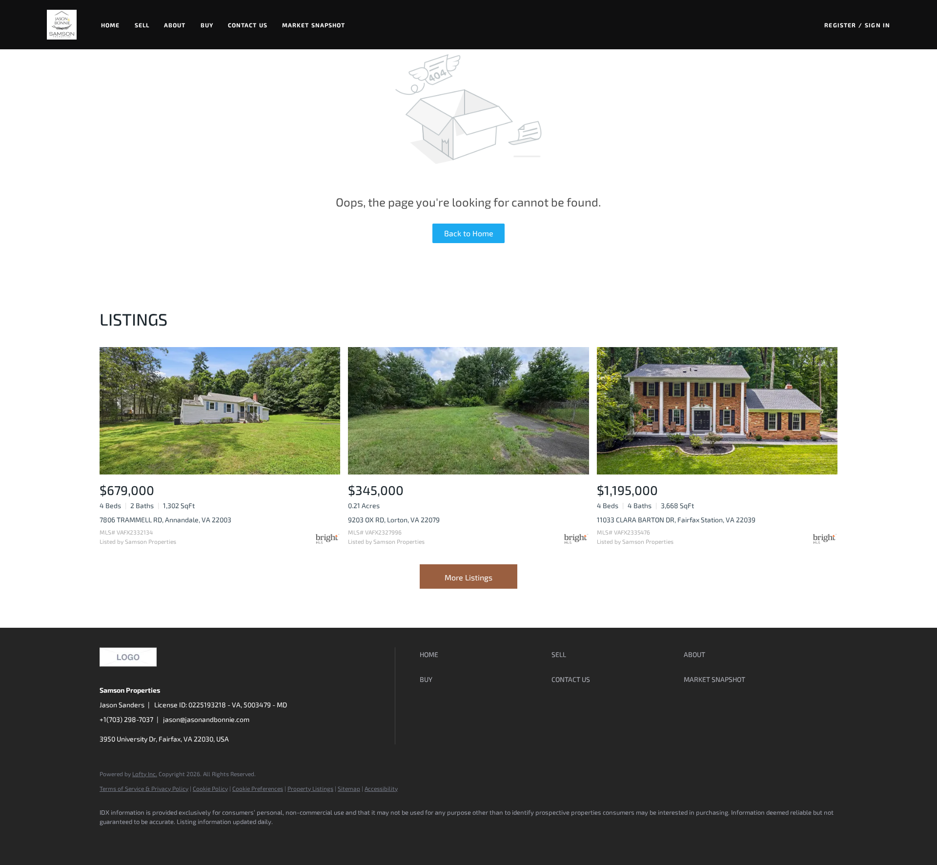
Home (110, 24)
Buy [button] (207, 24)
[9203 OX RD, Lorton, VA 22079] (468, 410)
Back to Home (468, 233)
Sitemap (349, 788)
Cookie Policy (210, 788)
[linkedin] (139, 838)
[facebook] (111, 838)
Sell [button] (142, 24)
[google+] (224, 838)
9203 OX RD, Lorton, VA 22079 (394, 519)
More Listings (468, 577)
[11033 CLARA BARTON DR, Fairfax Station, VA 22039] (717, 410)
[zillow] (168, 838)
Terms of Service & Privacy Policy (144, 788)
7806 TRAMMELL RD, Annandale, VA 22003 (165, 519)
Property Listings (310, 788)
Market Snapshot (314, 24)
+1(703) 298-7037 (126, 719)
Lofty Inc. (144, 773)
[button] (62, 25)
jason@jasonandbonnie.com (206, 719)
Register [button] (840, 24)
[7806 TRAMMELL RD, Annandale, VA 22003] (220, 410)
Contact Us (247, 24)
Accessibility (381, 788)
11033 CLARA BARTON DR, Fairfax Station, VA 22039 (676, 519)
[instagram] (196, 838)
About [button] (175, 24)
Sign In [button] (877, 24)
